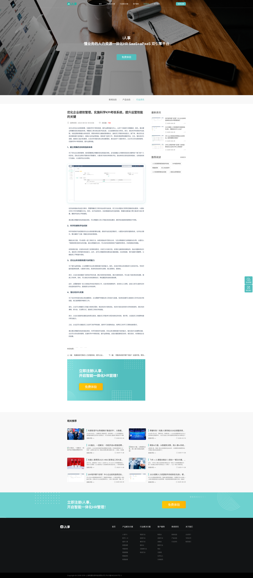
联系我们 (188, 541)
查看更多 (183, 157)
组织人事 (125, 541)
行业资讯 (140, 99)
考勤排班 (125, 549)
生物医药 (160, 559)
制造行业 (142, 534)
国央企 (142, 545)
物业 (159, 549)
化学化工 (160, 556)
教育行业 (160, 545)
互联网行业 (143, 549)
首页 (100, 4)
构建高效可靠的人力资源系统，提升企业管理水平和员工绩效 (95, 355)
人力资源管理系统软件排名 (160, 163)
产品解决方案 (111, 4)
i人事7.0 (124, 534)
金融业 (160, 541)
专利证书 (188, 538)
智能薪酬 (125, 552)
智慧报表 (125, 559)
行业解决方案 (124, 4)
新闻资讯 (146, 4)
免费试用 (181, 4)
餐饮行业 (142, 541)
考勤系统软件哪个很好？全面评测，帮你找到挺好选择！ (135, 355)
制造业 (160, 534)
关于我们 (157, 4)
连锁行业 (142, 538)
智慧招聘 (125, 545)
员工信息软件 (165, 168)
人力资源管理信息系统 (159, 172)
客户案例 (136, 4)
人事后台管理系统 (175, 172)
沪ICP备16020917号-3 (113, 575)
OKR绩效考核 (176, 163)
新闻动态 (113, 99)
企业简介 (188, 534)
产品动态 (126, 99)
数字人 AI (125, 538)
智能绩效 (155, 168)
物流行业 (142, 552)
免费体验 (126, 57)
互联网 (160, 552)
